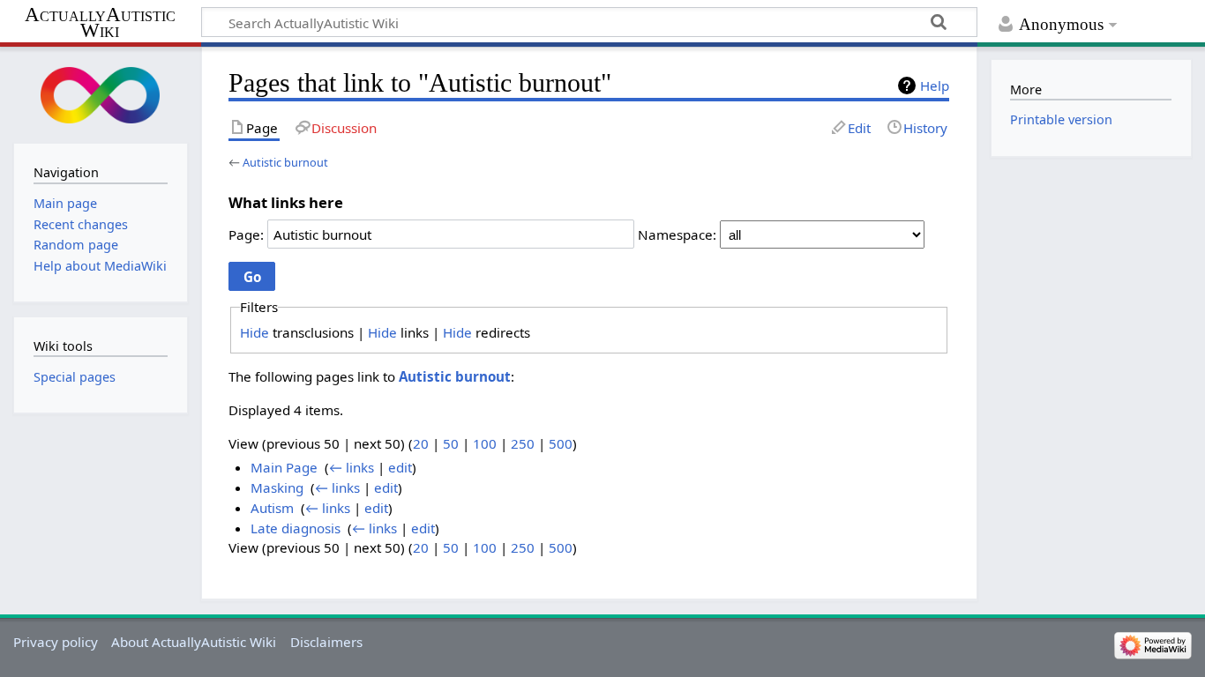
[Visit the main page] (100, 93)
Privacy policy (55, 642)
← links (351, 467)
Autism (272, 508)
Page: (246, 234)
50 (451, 443)
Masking (277, 487)
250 (523, 443)
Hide (254, 332)
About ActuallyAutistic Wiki (193, 642)
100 (485, 443)
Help (934, 85)
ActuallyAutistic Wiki (100, 23)
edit (400, 467)
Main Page (284, 467)
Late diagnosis (296, 528)
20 (421, 443)
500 (561, 443)
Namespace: (677, 234)
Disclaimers (326, 642)
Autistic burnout (285, 162)
